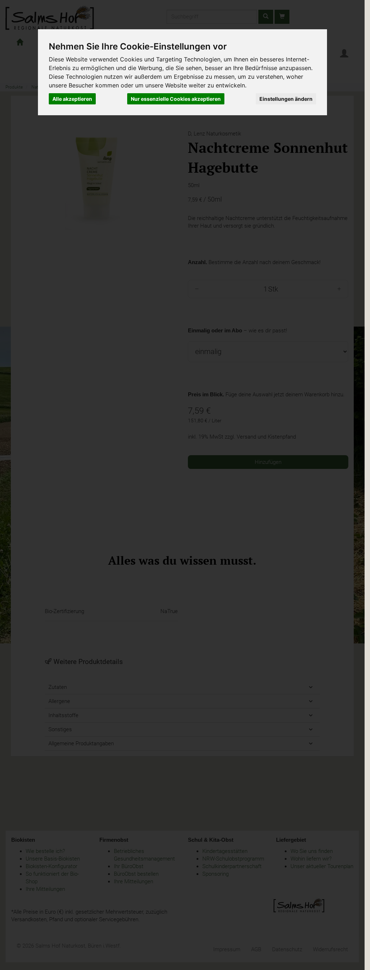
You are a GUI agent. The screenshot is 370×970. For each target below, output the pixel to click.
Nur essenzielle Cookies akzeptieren (176, 99)
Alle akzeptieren (72, 99)
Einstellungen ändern (286, 99)
